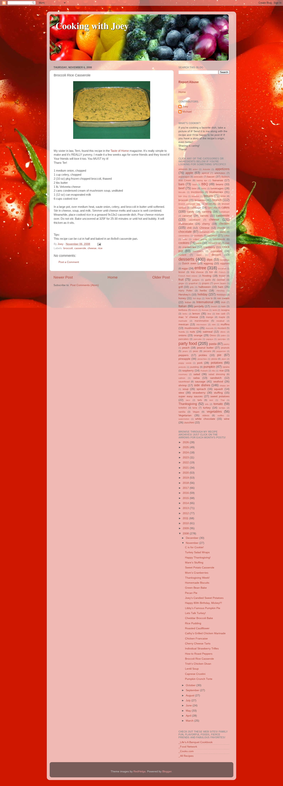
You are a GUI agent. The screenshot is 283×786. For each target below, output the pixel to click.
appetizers (222, 169)
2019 (186, 477)
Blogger (167, 771)
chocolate (185, 231)
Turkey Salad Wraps (197, 552)
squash (218, 389)
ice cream (223, 298)
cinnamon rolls (207, 232)
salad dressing (216, 374)
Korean (205, 310)
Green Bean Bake (196, 587)
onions (182, 335)
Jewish (214, 306)
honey (182, 298)
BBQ (204, 184)
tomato (218, 404)
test (211, 400)
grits (192, 287)
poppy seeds (185, 363)
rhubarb (204, 371)
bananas (218, 180)
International (204, 302)
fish (211, 272)
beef (181, 188)
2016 (186, 492)
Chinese (204, 227)
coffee (226, 235)
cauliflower (194, 220)
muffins (225, 324)
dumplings (224, 260)
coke (185, 239)
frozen (222, 276)
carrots (204, 215)
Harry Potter (185, 290)
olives (223, 332)
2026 (186, 442)
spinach (201, 389)
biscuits (182, 192)
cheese (92, 248)
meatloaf (220, 321)
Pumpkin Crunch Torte (198, 679)
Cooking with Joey (92, 25)
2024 (186, 452)
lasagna (225, 310)
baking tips (202, 180)
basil (194, 184)
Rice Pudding (193, 623)
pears (185, 351)
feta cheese (197, 272)
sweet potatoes (219, 396)
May (189, 710)
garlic (208, 280)
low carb (220, 313)
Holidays (221, 294)
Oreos (213, 335)
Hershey (221, 291)
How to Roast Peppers (198, 653)
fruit (180, 279)
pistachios (202, 359)
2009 (186, 528)
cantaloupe (224, 212)
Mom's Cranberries (196, 572)
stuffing (218, 392)
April (189, 715)
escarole (222, 268)
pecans (207, 351)
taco (188, 400)
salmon (181, 378)
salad (196, 374)
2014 (186, 503)
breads (208, 196)
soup (185, 389)
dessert (216, 254)
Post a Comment (69, 262)
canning (207, 211)
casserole (80, 248)
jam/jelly (199, 306)
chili (189, 227)
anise (195, 169)
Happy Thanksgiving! (198, 557)
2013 (186, 508)
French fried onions (188, 276)
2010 (186, 523)
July (188, 700)
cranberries (189, 247)
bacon (211, 176)
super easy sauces (190, 396)
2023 (186, 457)
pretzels (182, 367)
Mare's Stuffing (194, 562)
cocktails (198, 235)
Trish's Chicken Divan (198, 663)
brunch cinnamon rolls (189, 204)
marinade (182, 321)
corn (199, 243)
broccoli (68, 248)
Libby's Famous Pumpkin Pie (202, 608)
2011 (186, 518)
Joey (185, 106)
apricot (205, 173)
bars (181, 184)
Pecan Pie (191, 593)
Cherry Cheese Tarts (197, 643)
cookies (183, 242)
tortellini (182, 407)
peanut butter (205, 347)
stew (181, 392)
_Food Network (187, 746)
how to (209, 298)
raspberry (188, 370)
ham (220, 286)
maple (222, 317)
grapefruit (193, 283)
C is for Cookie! (194, 547)
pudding (194, 367)
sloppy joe (224, 385)
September (193, 690)
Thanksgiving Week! (197, 577)
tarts (200, 400)
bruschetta (210, 204)
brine (223, 196)
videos (205, 415)
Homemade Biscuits (197, 582)
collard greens (200, 239)
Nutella (181, 332)
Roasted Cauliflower (197, 628)
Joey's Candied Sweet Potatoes (204, 598)
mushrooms (191, 328)
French (222, 272)
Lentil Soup (192, 668)
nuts (192, 331)
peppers (183, 355)
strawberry (199, 392)
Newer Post (63, 277)
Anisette (206, 169)
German (221, 280)
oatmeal (208, 331)
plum (224, 359)
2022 (186, 462)
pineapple (184, 358)
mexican (183, 324)
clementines (184, 235)
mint (214, 324)
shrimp (182, 385)
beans (219, 184)
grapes (205, 283)
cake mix (212, 207)
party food (187, 343)
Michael (187, 111)
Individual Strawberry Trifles (202, 648)
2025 (186, 447)
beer (194, 188)
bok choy (182, 196)
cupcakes (216, 251)
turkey (207, 407)
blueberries (216, 192)
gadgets (196, 280)
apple (189, 172)
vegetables (214, 411)
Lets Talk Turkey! (195, 613)
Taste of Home (120, 150)
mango (209, 317)
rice (100, 248)
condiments (219, 239)
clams (223, 232)
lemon (196, 313)
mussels (210, 328)
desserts (186, 259)
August (190, 695)
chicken (224, 223)
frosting (206, 275)
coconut (212, 235)
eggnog (208, 263)
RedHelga (139, 771)
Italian (182, 306)
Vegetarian (185, 415)
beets (203, 188)
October (191, 685)
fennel (181, 272)
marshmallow (202, 321)
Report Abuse (188, 82)
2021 (186, 467)
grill (180, 286)
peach (186, 347)
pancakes (183, 339)
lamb (215, 310)
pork (200, 362)
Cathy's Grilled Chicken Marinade (205, 633)
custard (182, 255)
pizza (214, 359)
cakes (225, 207)
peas (195, 351)
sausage (200, 381)
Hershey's (184, 294)
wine (226, 418)
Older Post (161, 277)
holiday (203, 294)
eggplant (224, 263)
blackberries (197, 192)
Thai (222, 400)
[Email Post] (98, 244)
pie (219, 355)
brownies (200, 200)
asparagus (184, 176)
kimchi (195, 310)
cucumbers (198, 251)
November (192, 543)
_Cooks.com (186, 751)
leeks (185, 314)
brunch (217, 200)
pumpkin (209, 366)
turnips (222, 408)
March (190, 720)
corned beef (214, 243)
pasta (213, 343)
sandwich (216, 377)
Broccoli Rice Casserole (199, 658)
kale (223, 306)
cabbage (195, 207)
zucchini (189, 422)
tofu (206, 404)
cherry (206, 223)
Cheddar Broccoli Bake (199, 618)
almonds (183, 169)
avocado (198, 176)
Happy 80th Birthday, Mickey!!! (203, 603)
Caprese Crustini (195, 674)
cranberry (209, 247)
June (189, 705)
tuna (195, 407)
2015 (186, 498)
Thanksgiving (187, 404)
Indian (188, 302)
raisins (226, 367)
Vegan (196, 412)
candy (190, 211)
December (192, 538)
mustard (222, 328)
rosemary (183, 374)
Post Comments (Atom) (84, 285)
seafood (218, 381)
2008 (186, 533)
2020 (186, 472)
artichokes (219, 173)
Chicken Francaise (196, 638)
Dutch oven (189, 263)
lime (209, 314)
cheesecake (185, 223)
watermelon (183, 419)
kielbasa (182, 310)
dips (210, 259)
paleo (223, 335)
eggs (185, 268)
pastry (226, 344)
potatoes (217, 362)
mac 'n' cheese (188, 317)
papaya (209, 339)
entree (200, 267)
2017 (186, 487)
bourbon (195, 196)
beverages (217, 188)
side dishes (202, 385)
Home (113, 277)
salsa (196, 377)
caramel (187, 215)
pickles (203, 355)
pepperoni (221, 351)
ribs (213, 371)
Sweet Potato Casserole (199, 567)
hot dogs (197, 298)
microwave (201, 324)
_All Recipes (185, 755)
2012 (186, 513)
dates (199, 255)
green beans (220, 283)
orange (198, 335)
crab (227, 243)
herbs (203, 290)
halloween (204, 286)
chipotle (221, 228)
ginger (181, 283)
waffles (221, 415)
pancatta (197, 339)
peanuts (225, 347)
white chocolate (205, 418)
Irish (223, 302)
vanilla (181, 412)
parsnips (222, 339)
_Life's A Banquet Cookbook (195, 742)
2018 (186, 482)
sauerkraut (184, 381)
